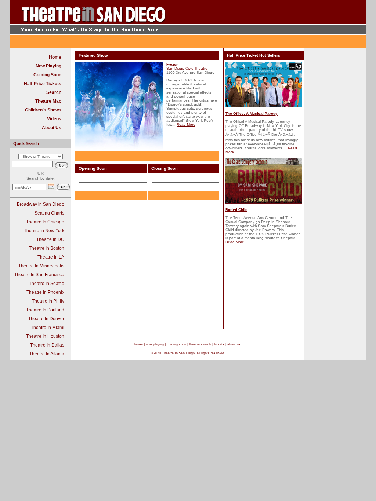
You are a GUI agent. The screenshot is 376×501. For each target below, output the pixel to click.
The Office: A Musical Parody (251, 113)
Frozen (172, 64)
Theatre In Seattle (46, 283)
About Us (51, 127)
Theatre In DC (50, 239)
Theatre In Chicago (45, 221)
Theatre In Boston (46, 248)
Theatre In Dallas (47, 345)
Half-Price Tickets (42, 83)
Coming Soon (47, 74)
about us (234, 344)
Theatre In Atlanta (46, 353)
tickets (219, 344)
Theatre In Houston (45, 336)
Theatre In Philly (48, 301)
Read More (186, 124)
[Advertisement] (276, 12)
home (138, 344)
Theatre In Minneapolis (41, 265)
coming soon (176, 344)
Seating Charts (49, 213)
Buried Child (236, 210)
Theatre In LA (50, 257)
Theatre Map (48, 101)
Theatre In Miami (47, 327)
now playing (155, 344)
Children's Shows (43, 110)
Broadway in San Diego (40, 204)
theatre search (200, 344)
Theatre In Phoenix (45, 292)
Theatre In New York (44, 230)
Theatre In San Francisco (39, 274)
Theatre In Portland (45, 309)
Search (53, 92)
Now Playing (48, 66)
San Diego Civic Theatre (186, 68)
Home (55, 57)
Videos (54, 118)
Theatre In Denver (46, 318)
